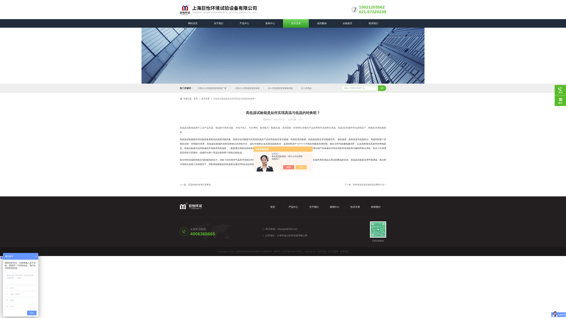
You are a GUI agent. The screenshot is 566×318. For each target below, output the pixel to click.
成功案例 (321, 23)
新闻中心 (270, 23)
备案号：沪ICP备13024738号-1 (288, 251)
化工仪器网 (333, 251)
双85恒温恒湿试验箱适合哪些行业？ (369, 184)
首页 (196, 98)
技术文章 (296, 23)
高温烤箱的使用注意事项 (199, 184)
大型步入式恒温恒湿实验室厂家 (212, 88)
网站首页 (193, 23)
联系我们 (373, 23)
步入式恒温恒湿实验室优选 (280, 88)
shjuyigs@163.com (287, 229)
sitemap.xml (310, 251)
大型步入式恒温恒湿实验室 (247, 88)
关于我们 (218, 23)
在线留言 (347, 23)
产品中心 (244, 23)
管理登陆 (344, 251)
